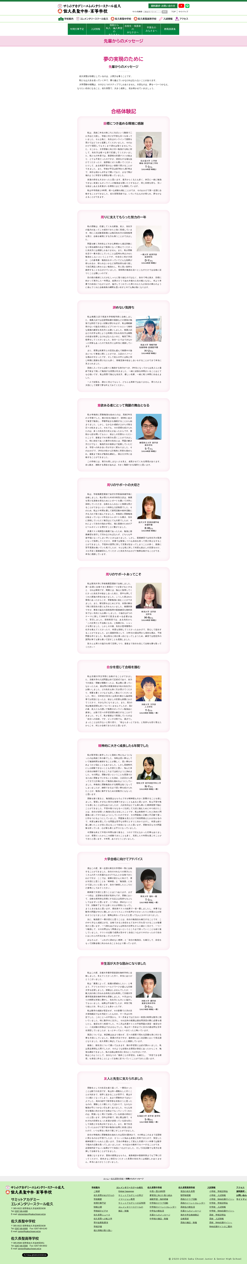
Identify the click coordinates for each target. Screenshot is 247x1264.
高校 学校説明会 (217, 1215)
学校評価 (98, 1226)
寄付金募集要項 (101, 1222)
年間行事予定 (77, 29)
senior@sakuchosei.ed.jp (29, 1248)
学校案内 (68, 19)
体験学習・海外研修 (159, 1199)
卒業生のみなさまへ (151, 29)
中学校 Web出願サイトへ (221, 1211)
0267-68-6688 (21, 1228)
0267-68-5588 (21, 1246)
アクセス (184, 19)
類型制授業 (185, 1195)
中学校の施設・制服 (159, 1218)
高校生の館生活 (187, 1207)
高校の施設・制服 (188, 1222)
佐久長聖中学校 (123, 19)
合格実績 (184, 1218)
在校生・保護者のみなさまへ (133, 29)
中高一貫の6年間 (157, 1191)
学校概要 (98, 1199)
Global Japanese (126, 1191)
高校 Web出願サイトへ (220, 1222)
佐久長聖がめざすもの (104, 1195)
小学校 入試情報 (217, 1195)
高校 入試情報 (216, 1218)
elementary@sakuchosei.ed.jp (32, 1214)
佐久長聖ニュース (102, 1215)
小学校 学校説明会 (218, 1191)
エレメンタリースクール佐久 (94, 19)
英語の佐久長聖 (187, 1191)
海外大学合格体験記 (189, 1215)
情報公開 (98, 1207)
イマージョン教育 (126, 1199)
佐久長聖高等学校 (147, 19)
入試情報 (168, 19)
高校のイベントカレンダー (192, 1203)
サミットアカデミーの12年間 (131, 1203)
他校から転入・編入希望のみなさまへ (114, 29)
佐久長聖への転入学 (103, 1218)
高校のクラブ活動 (188, 1199)
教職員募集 (170, 29)
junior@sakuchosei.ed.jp (29, 1231)
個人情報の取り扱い (103, 1230)
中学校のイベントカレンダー (163, 1207)
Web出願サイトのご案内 (220, 1226)
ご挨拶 (97, 1191)
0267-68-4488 (21, 1211)
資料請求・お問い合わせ (163, 6)
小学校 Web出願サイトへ (221, 1199)
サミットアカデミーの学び (130, 1195)
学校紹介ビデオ (101, 1211)
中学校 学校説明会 (218, 1203)
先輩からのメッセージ (160, 1215)
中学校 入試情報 (217, 1207)
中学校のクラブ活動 (159, 1203)
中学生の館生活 (157, 1211)
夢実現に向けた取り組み (161, 1195)
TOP (173, 12)
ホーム (106, 1179)
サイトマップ (183, 12)
